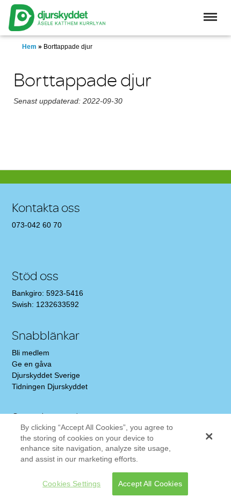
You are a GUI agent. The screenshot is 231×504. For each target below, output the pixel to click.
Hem (29, 46)
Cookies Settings (71, 483)
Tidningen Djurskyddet (50, 386)
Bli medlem (30, 352)
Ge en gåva (32, 364)
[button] (210, 17)
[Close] (209, 436)
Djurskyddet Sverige (46, 375)
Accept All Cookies (150, 483)
